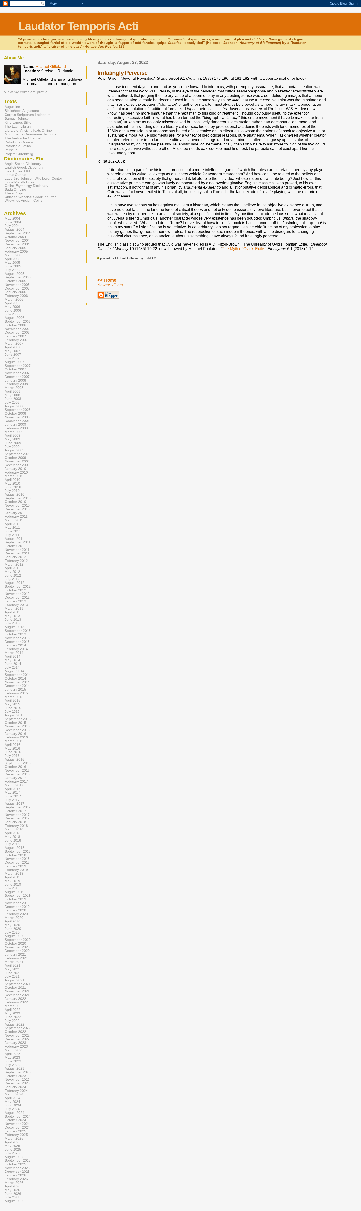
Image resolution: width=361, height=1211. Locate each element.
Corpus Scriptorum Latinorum (28, 115)
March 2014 (14, 653)
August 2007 (14, 362)
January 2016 (15, 734)
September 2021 (18, 984)
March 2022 (14, 1006)
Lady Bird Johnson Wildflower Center (33, 178)
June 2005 (13, 266)
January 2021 (15, 954)
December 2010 (17, 509)
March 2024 (14, 1094)
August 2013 (14, 627)
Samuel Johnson (18, 118)
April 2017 (12, 789)
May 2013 (12, 616)
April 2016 (12, 745)
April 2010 (12, 480)
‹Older (117, 285)
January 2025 (15, 1131)
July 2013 (12, 623)
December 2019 (17, 906)
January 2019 (15, 866)
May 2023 (12, 1057)
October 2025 (15, 1164)
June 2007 (13, 354)
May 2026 (12, 1190)
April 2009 (12, 435)
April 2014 (12, 656)
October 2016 (15, 767)
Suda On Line (15, 189)
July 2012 (12, 579)
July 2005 (12, 270)
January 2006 (15, 292)
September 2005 (18, 277)
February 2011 (16, 516)
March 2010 (14, 476)
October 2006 (15, 325)
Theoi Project (15, 193)
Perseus (11, 150)
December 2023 (17, 1083)
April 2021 (12, 965)
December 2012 (17, 597)
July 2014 (12, 667)
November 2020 (17, 947)
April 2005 (12, 259)
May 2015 (12, 704)
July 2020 (12, 932)
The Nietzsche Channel (23, 138)
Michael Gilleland (50, 67)
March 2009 (14, 432)
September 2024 (18, 1116)
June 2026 (13, 1194)
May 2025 (12, 1146)
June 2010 (13, 487)
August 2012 (14, 583)
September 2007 (18, 366)
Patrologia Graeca (19, 142)
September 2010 (18, 498)
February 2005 (16, 251)
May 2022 (12, 1013)
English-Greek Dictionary (24, 167)
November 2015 (17, 726)
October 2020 (15, 943)
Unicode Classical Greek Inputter (30, 197)
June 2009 (13, 443)
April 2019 (12, 877)
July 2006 (12, 314)
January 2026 (15, 1175)
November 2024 (17, 1124)
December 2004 (17, 244)
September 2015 (18, 719)
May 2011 (12, 527)
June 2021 (13, 973)
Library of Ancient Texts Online (28, 130)
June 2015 (13, 708)
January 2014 (15, 645)
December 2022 (17, 1039)
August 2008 (14, 406)
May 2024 (12, 1102)
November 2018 (17, 859)
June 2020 (13, 929)
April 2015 (12, 700)
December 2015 (17, 730)
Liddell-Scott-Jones (19, 182)
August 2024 (14, 1113)
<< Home (106, 280)
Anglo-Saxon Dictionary (23, 164)
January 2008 (15, 380)
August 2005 (14, 274)
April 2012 (12, 568)
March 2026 (14, 1183)
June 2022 (13, 1017)
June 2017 (13, 796)
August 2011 (14, 538)
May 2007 (12, 351)
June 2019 (13, 884)
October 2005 (15, 281)
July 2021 (12, 976)
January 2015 (15, 689)
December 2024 (17, 1127)
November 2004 (17, 240)
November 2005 (17, 285)
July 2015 (12, 711)
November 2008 (17, 417)
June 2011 (13, 531)
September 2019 (18, 895)
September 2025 (18, 1160)
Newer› (103, 285)
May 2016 (12, 748)
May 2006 (12, 307)
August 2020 (14, 936)
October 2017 (15, 811)
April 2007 (12, 347)
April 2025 (12, 1142)
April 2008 (12, 391)
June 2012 (13, 575)
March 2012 (14, 564)
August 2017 (14, 803)
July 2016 (12, 756)
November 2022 (17, 1035)
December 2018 (17, 862)
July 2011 (12, 535)
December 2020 (17, 951)
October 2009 (15, 458)
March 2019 (14, 873)
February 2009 (16, 428)
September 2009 (18, 454)
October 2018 (15, 855)
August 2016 (14, 759)
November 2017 (17, 814)
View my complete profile (26, 92)
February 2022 (16, 1002)
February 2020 (16, 914)
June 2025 (13, 1149)
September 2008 (18, 410)
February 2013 (16, 605)
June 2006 (13, 310)
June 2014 (13, 664)
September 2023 (18, 1072)
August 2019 (14, 892)
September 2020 (18, 940)
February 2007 (16, 340)
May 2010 (12, 483)
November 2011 (17, 550)
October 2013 (15, 634)
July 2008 (12, 402)
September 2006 (18, 321)
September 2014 (18, 675)
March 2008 (14, 388)
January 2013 (15, 601)
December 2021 (17, 995)
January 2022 (15, 998)
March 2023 (14, 1050)
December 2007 (17, 377)
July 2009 (12, 446)
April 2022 (12, 1010)
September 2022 (18, 1028)
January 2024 (15, 1087)
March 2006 (14, 299)
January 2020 (15, 910)
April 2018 (12, 833)
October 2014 (15, 678)
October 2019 (15, 899)
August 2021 (14, 980)
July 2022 (12, 1021)
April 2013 (12, 612)
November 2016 (17, 770)
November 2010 (17, 505)
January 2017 (15, 778)
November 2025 (17, 1168)
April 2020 (12, 921)
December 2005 (17, 288)
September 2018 (18, 851)
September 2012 (18, 586)
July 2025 (12, 1153)
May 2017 (12, 792)
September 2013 (18, 630)
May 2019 (12, 881)
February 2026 (16, 1179)
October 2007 (15, 369)
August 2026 (14, 1201)
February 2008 (16, 384)
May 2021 (12, 969)
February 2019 (16, 870)
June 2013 (13, 619)
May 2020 (12, 925)
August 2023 (14, 1068)
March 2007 (14, 343)
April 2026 (12, 1186)
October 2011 (15, 546)
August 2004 (14, 229)
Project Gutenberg (19, 154)
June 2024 (13, 1105)
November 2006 (17, 329)
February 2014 (16, 649)
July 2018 (12, 844)
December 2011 (17, 553)
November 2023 (17, 1079)
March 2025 (14, 1138)
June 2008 (13, 399)
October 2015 (15, 722)
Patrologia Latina (18, 146)
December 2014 (17, 686)
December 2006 (17, 332)
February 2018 (16, 826)
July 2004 (12, 226)
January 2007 (15, 336)
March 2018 (14, 829)
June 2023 (13, 1061)
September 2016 (18, 763)
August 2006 (14, 318)
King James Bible (18, 122)
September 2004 (18, 233)
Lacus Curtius (15, 175)
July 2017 (12, 800)
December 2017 (17, 818)
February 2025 (16, 1135)
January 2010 (15, 469)
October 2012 (15, 590)
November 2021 (17, 991)
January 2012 (15, 557)
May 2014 (12, 660)
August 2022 (14, 1024)
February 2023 (16, 1046)
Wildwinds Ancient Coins (23, 200)
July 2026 (12, 1197)
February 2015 (16, 693)
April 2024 (12, 1098)
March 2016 (14, 741)
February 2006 (16, 296)
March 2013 (14, 608)
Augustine (12, 107)
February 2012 (16, 561)
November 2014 (17, 682)
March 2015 (14, 697)
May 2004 (12, 218)
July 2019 (12, 888)
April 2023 (12, 1054)
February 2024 (16, 1091)
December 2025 (17, 1171)
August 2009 (14, 450)
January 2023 (15, 1043)
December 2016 (17, 774)
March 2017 (14, 785)
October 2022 (15, 1032)
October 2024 (15, 1120)
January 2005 (15, 248)
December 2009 (17, 465)
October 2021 (15, 987)
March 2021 (14, 962)
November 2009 (17, 461)
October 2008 (15, 413)
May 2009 (12, 439)
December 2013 (17, 642)
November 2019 (17, 903)
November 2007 (17, 373)
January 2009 (15, 424)
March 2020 (14, 918)
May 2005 (12, 262)
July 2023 (12, 1065)
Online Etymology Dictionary (26, 186)
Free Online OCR (18, 171)
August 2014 (14, 671)
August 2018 (14, 848)
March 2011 (14, 520)
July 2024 (12, 1109)
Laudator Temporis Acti (78, 26)
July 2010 (12, 491)
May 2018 (12, 837)
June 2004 (13, 222)
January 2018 (15, 822)
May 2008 (12, 395)
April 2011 (12, 524)
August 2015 (14, 715)
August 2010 (14, 494)
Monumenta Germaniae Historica (30, 134)
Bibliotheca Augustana (22, 111)
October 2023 (15, 1076)
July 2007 (12, 358)
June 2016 (13, 752)
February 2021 (16, 958)
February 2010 (16, 472)
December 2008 (17, 421)
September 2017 (18, 807)
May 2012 (12, 572)
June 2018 (13, 840)
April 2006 (12, 303)
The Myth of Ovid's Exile (243, 249)
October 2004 (15, 237)
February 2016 (16, 737)
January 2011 (15, 513)
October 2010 (15, 502)
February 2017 (16, 781)
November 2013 (17, 638)
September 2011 (17, 542)
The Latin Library (18, 126)
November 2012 (17, 594)
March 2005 (14, 255)
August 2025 (14, 1157)
